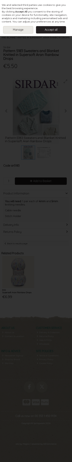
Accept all (51, 29)
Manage (18, 29)
